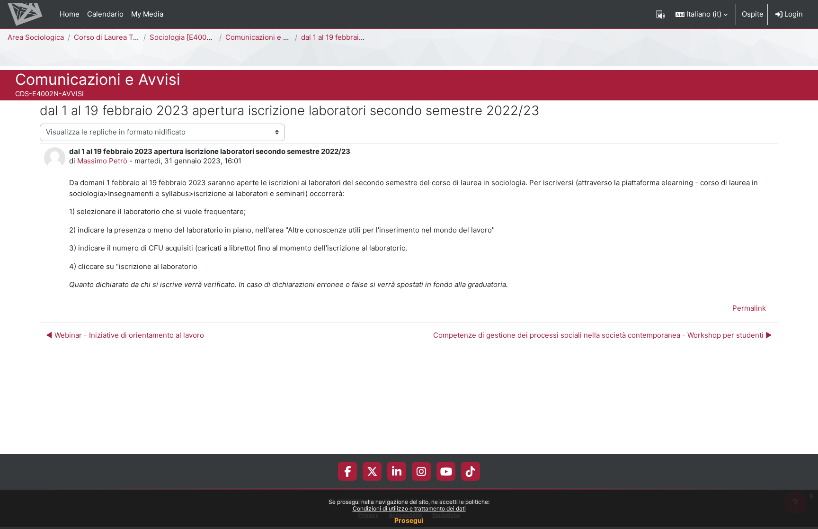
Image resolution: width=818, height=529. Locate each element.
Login (792, 13)
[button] (701, 14)
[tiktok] (470, 471)
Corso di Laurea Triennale (117, 37)
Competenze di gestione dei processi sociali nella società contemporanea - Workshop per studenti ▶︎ (602, 335)
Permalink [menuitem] (749, 308)
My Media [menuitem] (147, 13)
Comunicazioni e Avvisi (263, 37)
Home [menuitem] (70, 13)
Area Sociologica (36, 37)
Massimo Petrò (102, 160)
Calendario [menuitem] (105, 13)
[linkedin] (396, 471)
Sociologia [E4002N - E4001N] (200, 37)
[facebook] (347, 471)
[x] (372, 471)
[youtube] (446, 471)
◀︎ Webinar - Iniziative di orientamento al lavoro (125, 335)
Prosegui (409, 520)
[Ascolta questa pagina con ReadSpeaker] (660, 14)
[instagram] (421, 471)
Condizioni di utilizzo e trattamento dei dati (409, 508)
